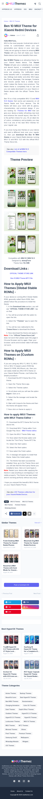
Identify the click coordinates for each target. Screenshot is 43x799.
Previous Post (7, 593)
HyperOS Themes (30, 717)
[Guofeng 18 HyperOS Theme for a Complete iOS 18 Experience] (32, 639)
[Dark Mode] (35, 3)
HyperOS (18, 9)
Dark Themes (10, 709)
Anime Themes (11, 693)
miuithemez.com (27, 795)
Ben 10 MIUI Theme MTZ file (21, 278)
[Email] (29, 514)
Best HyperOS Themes (28, 697)
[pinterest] (28, 781)
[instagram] (24, 781)
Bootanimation (27, 701)
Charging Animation (12, 705)
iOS (25, 9)
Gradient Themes (12, 713)
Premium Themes (20, 505)
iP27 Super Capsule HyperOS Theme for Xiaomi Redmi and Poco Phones (31, 674)
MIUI (30, 9)
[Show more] (34, 514)
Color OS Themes (29, 705)
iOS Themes (10, 745)
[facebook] (19, 781)
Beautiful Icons (11, 697)
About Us (20, 791)
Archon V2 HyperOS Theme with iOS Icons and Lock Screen (10, 674)
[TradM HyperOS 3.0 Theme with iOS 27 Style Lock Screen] (11, 639)
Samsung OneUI (11, 737)
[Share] (37, 35)
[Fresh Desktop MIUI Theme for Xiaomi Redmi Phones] (11, 533)
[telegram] (14, 781)
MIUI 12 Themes (15, 21)
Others (23, 729)
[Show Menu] (3, 3)
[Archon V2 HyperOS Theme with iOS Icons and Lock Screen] (11, 664)
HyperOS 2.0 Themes (29, 713)
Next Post (37, 593)
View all (37, 523)
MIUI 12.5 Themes (27, 501)
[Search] (39, 3)
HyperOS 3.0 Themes (13, 717)
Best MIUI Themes (12, 701)
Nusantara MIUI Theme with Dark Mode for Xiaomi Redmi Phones (10, 568)
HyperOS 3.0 (7, 9)
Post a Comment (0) (21, 585)
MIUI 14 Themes (29, 721)
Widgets (25, 741)
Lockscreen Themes (13, 721)
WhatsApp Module (10, 508)
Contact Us (28, 791)
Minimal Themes (11, 729)
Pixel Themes (10, 733)
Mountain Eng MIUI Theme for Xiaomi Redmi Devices (31, 543)
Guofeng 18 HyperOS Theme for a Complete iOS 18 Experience (31, 649)
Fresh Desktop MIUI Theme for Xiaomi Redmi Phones (11, 543)
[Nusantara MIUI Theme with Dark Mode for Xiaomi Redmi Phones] (11, 558)
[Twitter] (25, 514)
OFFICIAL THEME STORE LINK (21, 273)
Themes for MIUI (24, 111)
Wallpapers (25, 737)
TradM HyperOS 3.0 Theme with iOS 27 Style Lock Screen (11, 649)
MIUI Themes (9, 505)
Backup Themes (25, 693)
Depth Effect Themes (26, 709)
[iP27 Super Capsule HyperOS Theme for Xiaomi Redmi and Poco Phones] (32, 664)
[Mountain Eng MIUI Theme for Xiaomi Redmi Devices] (32, 533)
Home (6, 21)
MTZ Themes (23, 725)
